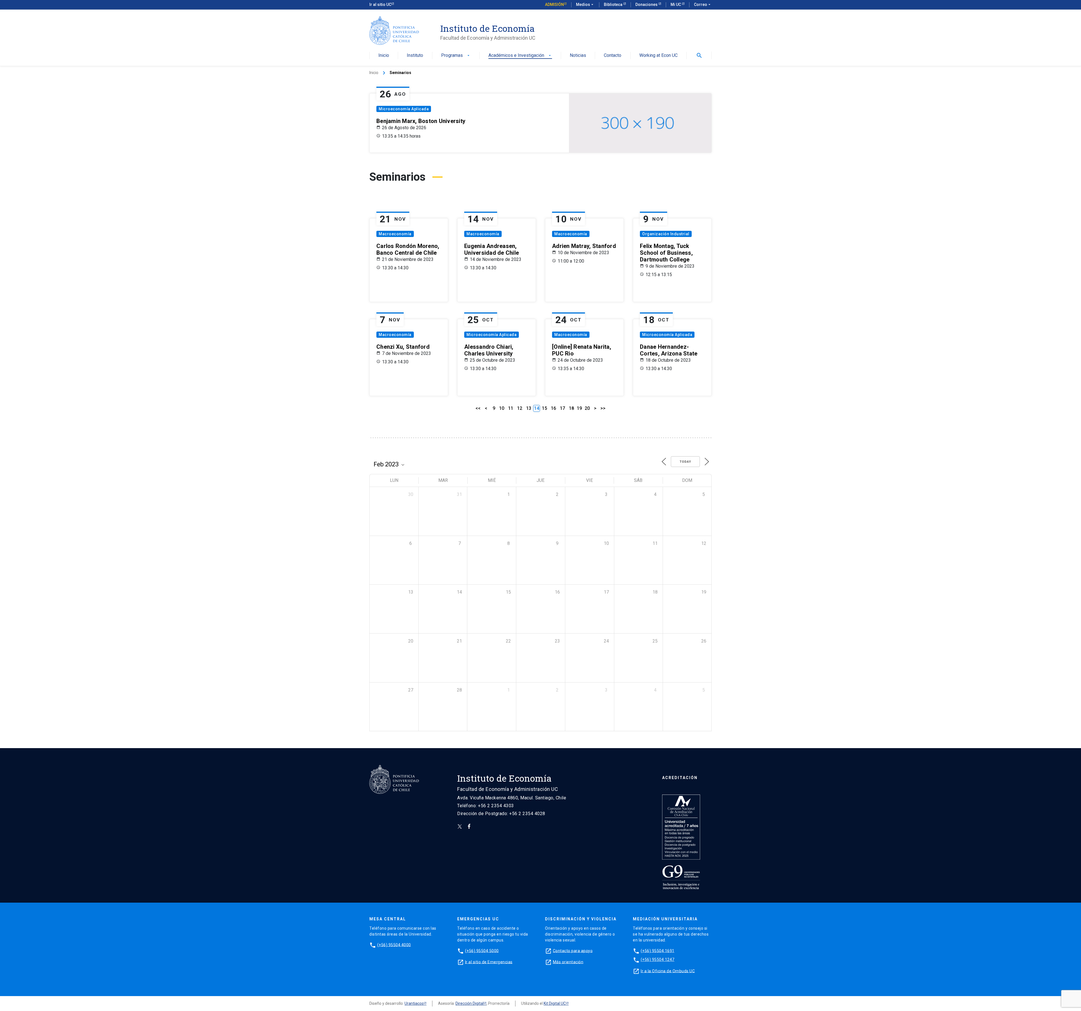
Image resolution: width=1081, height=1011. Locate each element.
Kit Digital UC (555, 1003)
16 (553, 408)
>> (603, 408)
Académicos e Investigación (520, 55)
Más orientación (568, 961)
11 (510, 408)
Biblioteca (613, 4)
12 (519, 408)
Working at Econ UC (658, 55)
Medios (585, 4)
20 (587, 408)
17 (562, 408)
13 (528, 408)
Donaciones (646, 4)
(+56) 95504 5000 (482, 950)
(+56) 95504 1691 (657, 950)
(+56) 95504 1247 (657, 959)
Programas (456, 55)
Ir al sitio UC (380, 4)
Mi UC (676, 4)
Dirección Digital (469, 1003)
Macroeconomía (395, 234)
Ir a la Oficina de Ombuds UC (668, 970)
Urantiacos (414, 1003)
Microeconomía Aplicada (404, 109)
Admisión (554, 4)
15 (544, 408)
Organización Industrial (665, 234)
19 (579, 408)
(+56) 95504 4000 (394, 944)
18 (571, 408)
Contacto (612, 55)
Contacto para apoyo (573, 950)
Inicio (383, 55)
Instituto (415, 55)
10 (501, 408)
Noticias (578, 55)
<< (478, 408)
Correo (703, 4)
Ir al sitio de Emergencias (489, 961)
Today (685, 462)
